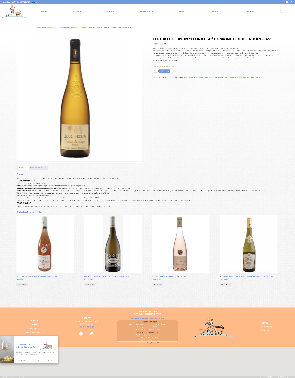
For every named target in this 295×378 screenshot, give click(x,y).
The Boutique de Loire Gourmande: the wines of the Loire (60, 27)
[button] (280, 11)
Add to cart (165, 71)
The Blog (249, 11)
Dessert (227, 77)
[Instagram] (291, 2)
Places (76, 11)
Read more (22, 284)
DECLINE (36, 360)
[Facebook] (287, 2)
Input (249, 77)
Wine (258, 77)
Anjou (186, 77)
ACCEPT (50, 360)
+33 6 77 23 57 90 (86, 327)
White (253, 77)
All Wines (265, 331)
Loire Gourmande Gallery (34, 333)
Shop (109, 11)
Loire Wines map (265, 326)
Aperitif (220, 77)
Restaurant (145, 11)
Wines (84, 27)
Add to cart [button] (90, 284)
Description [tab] (23, 168)
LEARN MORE (22, 360)
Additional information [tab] (38, 168)
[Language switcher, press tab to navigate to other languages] (34, 2)
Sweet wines (193, 77)
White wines (203, 77)
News (181, 11)
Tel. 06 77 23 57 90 (23, 2)
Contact (216, 11)
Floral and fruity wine (238, 77)
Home (44, 11)
